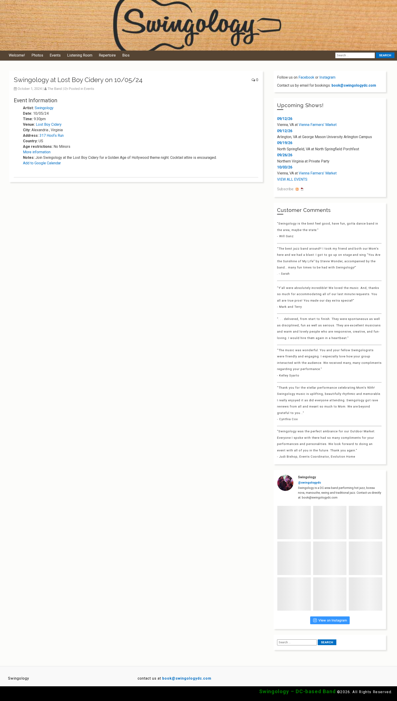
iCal (302, 189)
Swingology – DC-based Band (297, 691)
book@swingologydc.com (354, 85)
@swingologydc (309, 482)
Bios (126, 55)
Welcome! (17, 55)
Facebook (306, 77)
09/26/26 (284, 155)
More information (37, 152)
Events (55, 55)
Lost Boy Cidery (49, 124)
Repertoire (107, 55)
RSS (297, 189)
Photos (37, 55)
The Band (55, 89)
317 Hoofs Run (52, 135)
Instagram (327, 77)
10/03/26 (284, 167)
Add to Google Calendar (42, 163)
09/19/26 (284, 143)
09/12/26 (284, 119)
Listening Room (79, 55)
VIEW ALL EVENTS (292, 179)
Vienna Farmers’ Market (318, 125)
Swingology (44, 108)
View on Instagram (332, 620)
